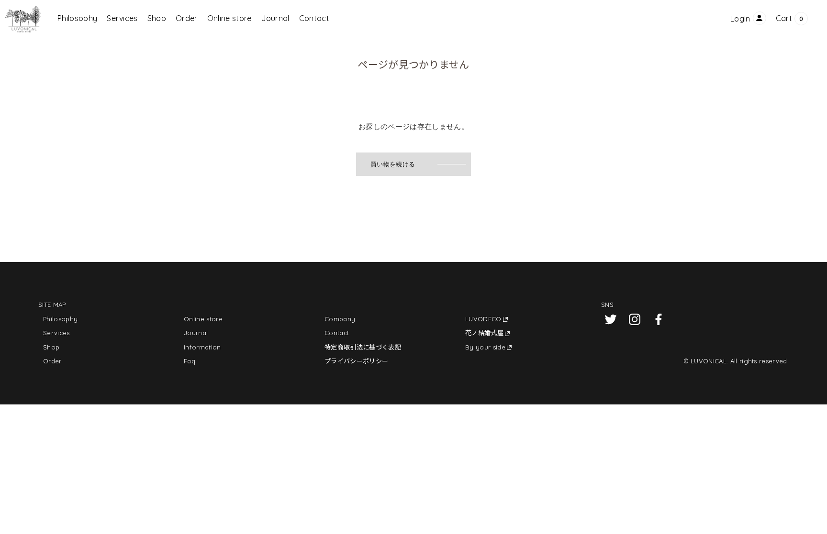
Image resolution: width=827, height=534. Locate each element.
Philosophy (77, 18)
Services (122, 18)
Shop (156, 18)
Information (202, 347)
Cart (784, 18)
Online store (229, 18)
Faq (189, 361)
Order (187, 18)
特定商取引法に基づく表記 (362, 347)
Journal (275, 18)
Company (339, 319)
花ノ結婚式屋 (484, 333)
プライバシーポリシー (356, 361)
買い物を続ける (392, 164)
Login (740, 18)
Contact (314, 18)
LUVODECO (483, 319)
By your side (485, 347)
